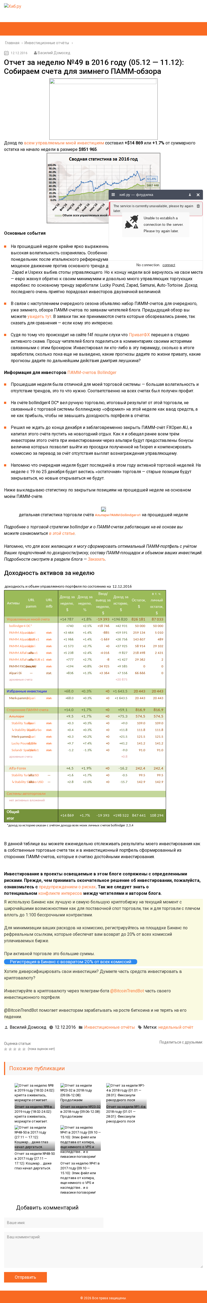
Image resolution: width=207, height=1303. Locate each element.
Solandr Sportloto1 (25, 750)
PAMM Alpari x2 (21, 646)
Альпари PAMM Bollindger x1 (118, 515)
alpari (31, 633)
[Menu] (113, 195)
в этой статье (62, 533)
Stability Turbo (22, 723)
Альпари (16, 717)
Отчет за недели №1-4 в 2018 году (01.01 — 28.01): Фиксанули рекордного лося (126, 1114)
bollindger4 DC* (20, 626)
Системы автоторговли (26, 794)
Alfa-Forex (17, 769)
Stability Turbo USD (25, 775)
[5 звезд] (24, 1049)
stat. (49, 633)
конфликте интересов (60, 893)
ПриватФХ (139, 334)
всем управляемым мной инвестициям (64, 142)
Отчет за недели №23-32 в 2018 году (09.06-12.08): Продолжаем (80, 1111)
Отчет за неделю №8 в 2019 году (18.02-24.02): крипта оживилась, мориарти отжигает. (33, 1114)
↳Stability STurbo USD (27, 782)
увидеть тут (39, 316)
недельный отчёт (175, 1027)
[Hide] (198, 195)
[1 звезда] (6, 1049)
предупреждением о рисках (67, 886)
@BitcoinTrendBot (127, 990)
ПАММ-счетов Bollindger (91, 372)
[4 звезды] (20, 1049)
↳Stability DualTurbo (27, 730)
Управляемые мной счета (28, 620)
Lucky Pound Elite (24, 743)
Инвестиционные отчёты (109, 1027)
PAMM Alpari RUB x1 (24, 639)
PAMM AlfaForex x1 (23, 653)
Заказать (96, 559)
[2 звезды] (11, 1049)
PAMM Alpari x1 (21, 633)
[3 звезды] (15, 1049)
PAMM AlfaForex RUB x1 (26, 659)
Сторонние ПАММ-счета (27, 710)
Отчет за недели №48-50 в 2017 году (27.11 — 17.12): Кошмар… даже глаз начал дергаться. (35, 1161)
